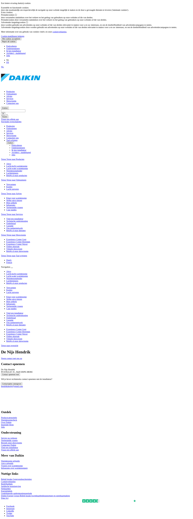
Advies (9, 96)
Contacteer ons (12, 103)
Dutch (8, 260)
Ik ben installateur (13, 51)
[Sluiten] (12, 267)
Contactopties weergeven (11, 384)
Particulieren (11, 46)
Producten (10, 91)
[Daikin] (20, 87)
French (9, 262)
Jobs (8, 56)
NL (2, 67)
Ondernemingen (13, 48)
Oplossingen (11, 94)
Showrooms (11, 101)
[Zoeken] (7, 114)
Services (9, 98)
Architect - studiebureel (16, 53)
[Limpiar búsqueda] (3, 113)
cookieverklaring (59, 32)
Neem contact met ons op (11, 358)
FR (7, 62)
